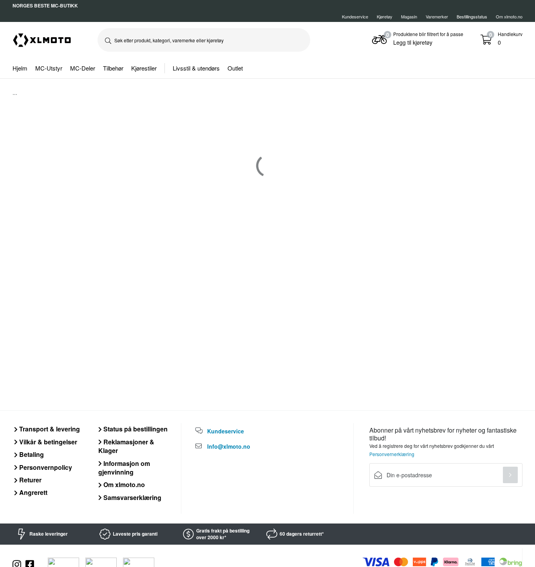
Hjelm (20, 68)
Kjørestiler (144, 68)
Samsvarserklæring (131, 497)
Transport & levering (49, 428)
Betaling (31, 454)
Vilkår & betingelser (47, 441)
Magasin (409, 16)
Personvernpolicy (45, 467)
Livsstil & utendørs (196, 68)
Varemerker (437, 16)
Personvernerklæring (391, 454)
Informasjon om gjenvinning (124, 467)
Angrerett (32, 492)
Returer (30, 479)
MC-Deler (82, 68)
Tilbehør (113, 68)
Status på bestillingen (135, 428)
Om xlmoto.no (509, 16)
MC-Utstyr (48, 68)
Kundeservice (355, 16)
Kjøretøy (384, 16)
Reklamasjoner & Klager (126, 446)
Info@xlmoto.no (228, 446)
